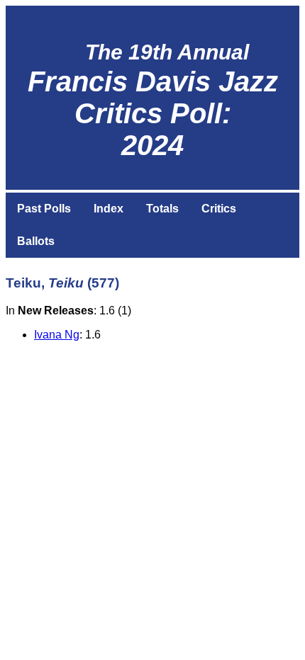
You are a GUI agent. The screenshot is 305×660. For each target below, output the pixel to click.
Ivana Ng (56, 335)
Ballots (36, 241)
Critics (218, 209)
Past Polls (44, 209)
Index (108, 209)
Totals (162, 209)
